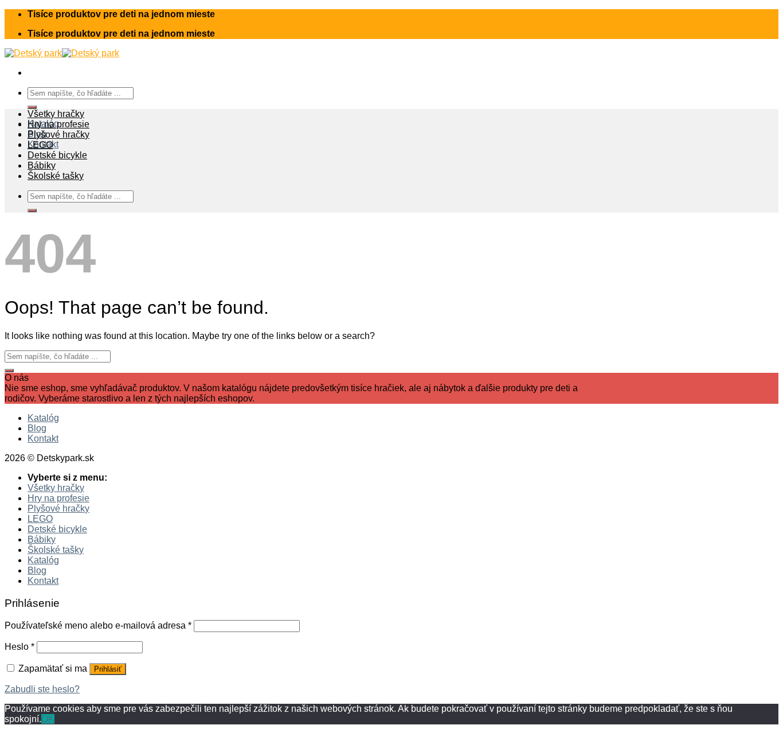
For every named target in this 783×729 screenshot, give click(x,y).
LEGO (40, 145)
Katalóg (43, 418)
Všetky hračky (56, 114)
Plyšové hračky (58, 134)
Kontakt (43, 438)
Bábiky (42, 165)
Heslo (19, 647)
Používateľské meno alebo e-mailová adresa (98, 625)
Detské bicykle (57, 155)
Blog (37, 428)
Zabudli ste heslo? (42, 689)
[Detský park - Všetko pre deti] (62, 53)
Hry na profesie (58, 124)
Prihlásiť (108, 669)
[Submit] (32, 107)
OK (47, 719)
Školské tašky (56, 176)
